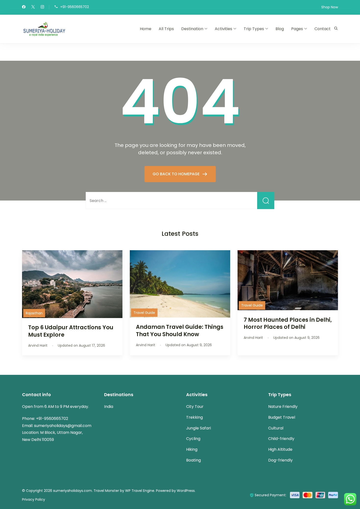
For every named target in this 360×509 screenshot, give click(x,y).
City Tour (195, 406)
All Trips (166, 29)
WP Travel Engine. (140, 490)
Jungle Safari (198, 428)
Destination (192, 29)
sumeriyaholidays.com (72, 490)
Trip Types (254, 29)
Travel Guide (144, 312)
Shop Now (329, 7)
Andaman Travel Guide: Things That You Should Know (179, 330)
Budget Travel (281, 417)
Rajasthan (34, 313)
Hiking (191, 449)
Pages (297, 29)
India (108, 406)
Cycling (193, 438)
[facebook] (23, 7)
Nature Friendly (283, 406)
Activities (223, 29)
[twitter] (33, 7)
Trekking (194, 417)
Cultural (275, 428)
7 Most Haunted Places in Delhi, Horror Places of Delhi (288, 323)
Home (145, 29)
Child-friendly (281, 438)
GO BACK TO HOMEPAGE (177, 174)
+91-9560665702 (74, 7)
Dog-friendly (280, 460)
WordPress (186, 490)
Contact (322, 29)
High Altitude (280, 449)
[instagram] (42, 7)
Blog (280, 29)
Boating (193, 460)
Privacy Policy (33, 499)
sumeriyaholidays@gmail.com (62, 425)
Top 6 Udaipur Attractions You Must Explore (70, 330)
